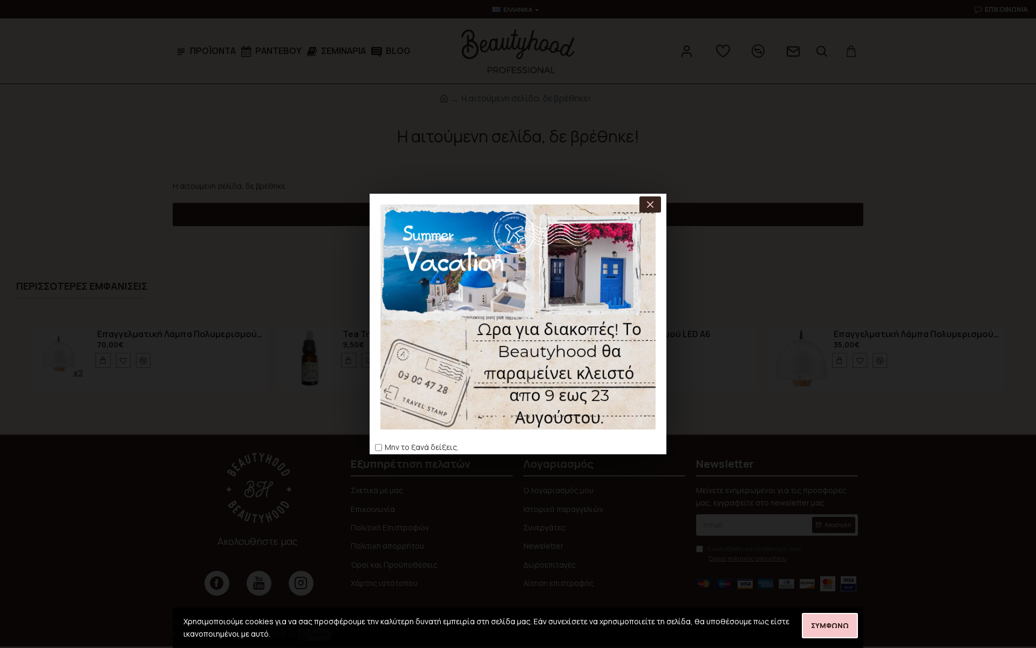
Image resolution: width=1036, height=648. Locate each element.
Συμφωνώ (830, 625)
